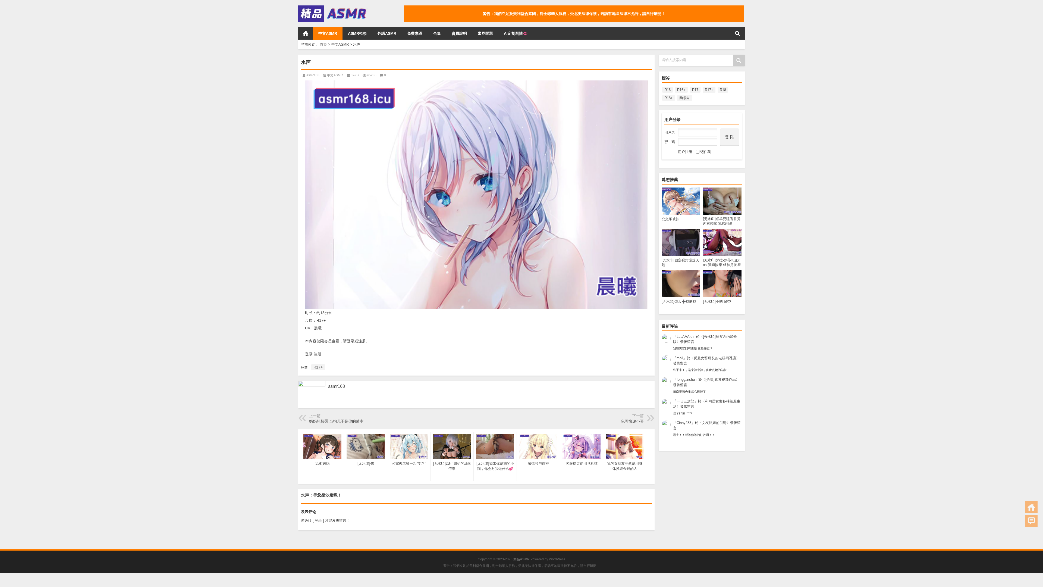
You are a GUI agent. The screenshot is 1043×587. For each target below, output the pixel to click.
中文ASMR (327, 33)
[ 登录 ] (318, 521)
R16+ (681, 90)
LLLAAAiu (684, 337)
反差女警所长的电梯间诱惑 (715, 358)
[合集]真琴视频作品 (720, 379)
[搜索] (737, 33)
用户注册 (685, 152)
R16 (667, 90)
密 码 (669, 142)
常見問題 (485, 33)
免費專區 (414, 33)
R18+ (668, 98)
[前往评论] (1031, 521)
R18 (723, 90)
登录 (309, 354)
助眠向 (684, 98)
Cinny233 (684, 423)
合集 (437, 33)
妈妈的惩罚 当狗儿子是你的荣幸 (336, 421)
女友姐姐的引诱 (714, 423)
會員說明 (459, 33)
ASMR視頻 (357, 33)
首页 (305, 33)
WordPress (557, 559)
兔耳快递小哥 (632, 421)
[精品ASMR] (333, 7)
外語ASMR (387, 33)
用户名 (669, 132)
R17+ (709, 90)
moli (680, 358)
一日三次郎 (685, 401)
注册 (317, 354)
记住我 (705, 152)
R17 (695, 90)
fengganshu (686, 379)
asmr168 (312, 75)
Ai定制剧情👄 (515, 33)
